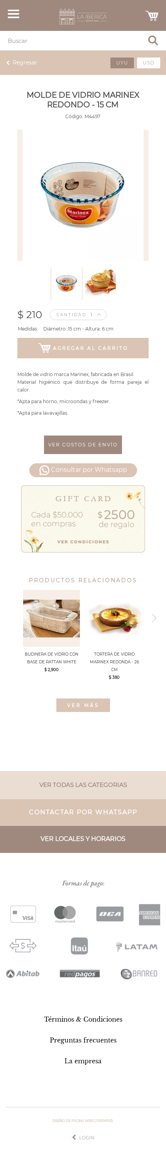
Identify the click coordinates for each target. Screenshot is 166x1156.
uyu (122, 63)
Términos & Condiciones (83, 1019)
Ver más (83, 705)
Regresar (25, 62)
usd (148, 63)
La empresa (83, 1061)
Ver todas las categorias (83, 784)
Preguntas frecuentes (83, 1040)
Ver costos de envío (83, 444)
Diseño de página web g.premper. (83, 1121)
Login (87, 1138)
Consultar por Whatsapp (89, 470)
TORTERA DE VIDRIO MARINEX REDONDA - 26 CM (114, 662)
